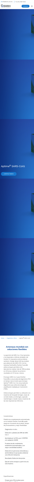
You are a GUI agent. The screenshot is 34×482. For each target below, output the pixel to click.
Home (2, 338)
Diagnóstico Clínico (12, 338)
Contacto (25, 6)
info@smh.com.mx (7, 1)
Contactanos (9, 174)
